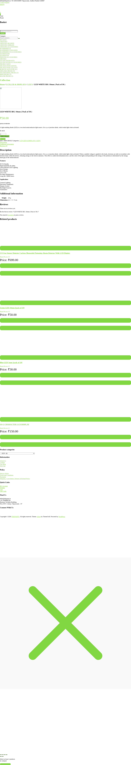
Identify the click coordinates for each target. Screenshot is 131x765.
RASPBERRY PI (5, 48)
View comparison (5, 764)
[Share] (4, 754)
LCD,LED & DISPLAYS (16, 84)
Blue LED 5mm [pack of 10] (11, 363)
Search (3, 33)
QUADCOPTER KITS (7, 60)
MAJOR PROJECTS (6, 76)
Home (2, 84)
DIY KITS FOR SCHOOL (8, 66)
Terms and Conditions (6, 475)
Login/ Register (4, 2)
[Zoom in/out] (1, 754)
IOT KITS (3, 40)
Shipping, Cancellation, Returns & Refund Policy (15, 479)
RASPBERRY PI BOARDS (9, 50)
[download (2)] (11, 108)
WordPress (61, 516)
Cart (1, 489)
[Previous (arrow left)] (1, 756)
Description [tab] (3, 142)
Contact (2, 462)
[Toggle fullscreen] (2, 754)
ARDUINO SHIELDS (7, 45)
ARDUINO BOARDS (7, 43)
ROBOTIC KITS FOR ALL (9, 69)
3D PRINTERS (5, 53)
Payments (3, 477)
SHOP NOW (39, 747)
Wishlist (2, 488)
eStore (39, 516)
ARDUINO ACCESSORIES (9, 47)
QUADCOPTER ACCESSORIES (10, 62)
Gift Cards (3, 491)
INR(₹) (2, 4)
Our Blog (3, 464)
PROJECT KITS (5, 64)
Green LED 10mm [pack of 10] (12, 308)
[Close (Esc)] (6, 754)
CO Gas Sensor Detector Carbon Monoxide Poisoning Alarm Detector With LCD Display (35, 253)
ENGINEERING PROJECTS (9, 72)
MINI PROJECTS (5, 74)
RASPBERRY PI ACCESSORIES (10, 52)
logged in (11, 215)
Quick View (4, 273)
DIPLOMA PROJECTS (7, 71)
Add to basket (5, 136)
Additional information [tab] (7, 144)
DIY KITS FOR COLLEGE (9, 67)
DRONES (3, 59)
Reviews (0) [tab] (3, 146)
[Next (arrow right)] (2, 756)
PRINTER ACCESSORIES (8, 57)
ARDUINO (3, 41)
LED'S (30, 84)
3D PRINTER (4, 55)
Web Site (2, 466)
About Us (3, 461)
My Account (4, 486)
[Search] (19, 38)
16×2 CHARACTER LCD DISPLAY (14, 424)
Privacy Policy (4, 473)
